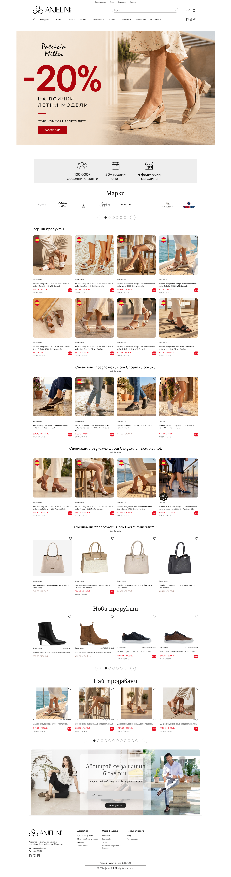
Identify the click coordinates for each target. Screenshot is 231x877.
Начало (34, 19)
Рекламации (82, 842)
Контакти (141, 19)
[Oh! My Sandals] (41, 205)
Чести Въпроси (135, 830)
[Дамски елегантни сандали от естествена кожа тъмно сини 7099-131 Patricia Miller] (178, 478)
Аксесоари (97, 19)
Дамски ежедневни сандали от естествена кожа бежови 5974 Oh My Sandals (94, 348)
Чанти (83, 19)
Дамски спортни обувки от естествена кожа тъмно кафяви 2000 (50, 426)
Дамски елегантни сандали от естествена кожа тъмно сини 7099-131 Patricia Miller (178, 507)
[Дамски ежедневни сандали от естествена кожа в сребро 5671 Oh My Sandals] (94, 255)
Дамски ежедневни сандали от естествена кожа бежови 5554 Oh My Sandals (136, 348)
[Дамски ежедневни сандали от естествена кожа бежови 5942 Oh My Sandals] (178, 255)
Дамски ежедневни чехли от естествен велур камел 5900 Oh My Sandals (134, 507)
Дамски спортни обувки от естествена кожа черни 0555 (135, 426)
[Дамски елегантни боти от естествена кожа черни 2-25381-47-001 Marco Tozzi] (52, 630)
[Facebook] (187, 19)
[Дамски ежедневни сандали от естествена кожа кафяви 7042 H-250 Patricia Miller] (52, 478)
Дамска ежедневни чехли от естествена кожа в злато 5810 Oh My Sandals (178, 724)
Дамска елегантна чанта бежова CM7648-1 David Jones (135, 586)
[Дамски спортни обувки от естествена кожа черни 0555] (136, 396)
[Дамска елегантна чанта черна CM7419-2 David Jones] (178, 556)
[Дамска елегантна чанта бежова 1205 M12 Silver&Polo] (52, 556)
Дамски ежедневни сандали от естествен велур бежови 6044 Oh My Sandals (51, 348)
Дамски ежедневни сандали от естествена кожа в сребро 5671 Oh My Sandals (94, 285)
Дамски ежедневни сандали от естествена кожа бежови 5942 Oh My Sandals (178, 285)
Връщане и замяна (85, 835)
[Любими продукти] (188, 10)
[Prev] (97, 217)
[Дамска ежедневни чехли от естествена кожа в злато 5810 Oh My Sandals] (179, 703)
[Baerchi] (126, 205)
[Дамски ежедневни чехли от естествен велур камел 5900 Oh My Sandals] (136, 478)
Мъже (70, 19)
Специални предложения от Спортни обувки (115, 367)
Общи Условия (110, 830)
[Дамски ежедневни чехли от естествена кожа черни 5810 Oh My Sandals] (178, 318)
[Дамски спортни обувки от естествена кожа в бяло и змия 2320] (178, 396)
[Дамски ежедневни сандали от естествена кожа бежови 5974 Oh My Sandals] (94, 318)
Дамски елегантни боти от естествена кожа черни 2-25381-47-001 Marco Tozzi (51, 652)
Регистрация (100, 2)
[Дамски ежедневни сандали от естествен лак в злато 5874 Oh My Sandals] (94, 703)
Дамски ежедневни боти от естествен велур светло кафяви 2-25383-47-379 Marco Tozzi (93, 652)
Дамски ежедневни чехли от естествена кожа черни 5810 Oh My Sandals (177, 348)
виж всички (115, 371)
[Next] (132, 217)
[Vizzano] (84, 205)
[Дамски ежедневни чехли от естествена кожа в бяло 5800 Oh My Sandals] (52, 255)
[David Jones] (168, 205)
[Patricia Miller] (63, 205)
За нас (104, 842)
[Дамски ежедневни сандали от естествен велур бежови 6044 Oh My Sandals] (52, 318)
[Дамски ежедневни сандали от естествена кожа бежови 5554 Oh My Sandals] (136, 318)
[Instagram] (191, 19)
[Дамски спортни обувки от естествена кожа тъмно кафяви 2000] (52, 396)
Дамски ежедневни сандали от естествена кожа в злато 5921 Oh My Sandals (94, 507)
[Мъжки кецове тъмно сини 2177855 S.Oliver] (136, 630)
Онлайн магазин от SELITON (115, 862)
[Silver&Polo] (189, 205)
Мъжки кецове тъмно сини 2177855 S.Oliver (134, 652)
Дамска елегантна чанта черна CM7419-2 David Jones (177, 586)
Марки (112, 19)
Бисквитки (106, 839)
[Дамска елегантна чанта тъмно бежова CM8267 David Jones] (94, 556)
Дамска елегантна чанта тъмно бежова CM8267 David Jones (92, 586)
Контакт (106, 835)
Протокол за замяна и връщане (111, 847)
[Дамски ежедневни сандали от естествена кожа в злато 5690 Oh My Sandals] (136, 703)
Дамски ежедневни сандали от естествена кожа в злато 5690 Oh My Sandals (135, 724)
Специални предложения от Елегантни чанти (115, 527)
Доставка (82, 830)
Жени (58, 19)
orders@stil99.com (40, 848)
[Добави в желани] (70, 236)
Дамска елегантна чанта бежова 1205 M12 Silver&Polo (51, 586)
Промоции (126, 19)
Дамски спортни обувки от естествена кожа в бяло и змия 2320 (177, 426)
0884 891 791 (37, 851)
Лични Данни (82, 846)
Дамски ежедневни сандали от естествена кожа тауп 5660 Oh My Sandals (136, 285)
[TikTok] (194, 19)
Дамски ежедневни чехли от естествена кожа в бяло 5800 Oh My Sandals (51, 285)
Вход (112, 2)
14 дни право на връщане (87, 839)
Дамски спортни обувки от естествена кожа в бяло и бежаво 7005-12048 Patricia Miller (92, 427)
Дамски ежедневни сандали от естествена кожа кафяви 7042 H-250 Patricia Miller (52, 507)
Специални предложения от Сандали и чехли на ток (115, 448)
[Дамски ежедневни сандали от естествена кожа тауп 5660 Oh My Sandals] (136, 255)
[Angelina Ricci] (105, 205)
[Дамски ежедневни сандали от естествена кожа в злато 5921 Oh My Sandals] (94, 478)
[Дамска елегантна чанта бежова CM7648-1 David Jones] (136, 556)
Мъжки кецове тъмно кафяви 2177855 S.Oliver (178, 652)
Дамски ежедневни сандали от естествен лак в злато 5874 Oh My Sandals (94, 724)
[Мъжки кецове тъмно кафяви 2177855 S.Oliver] (179, 630)
